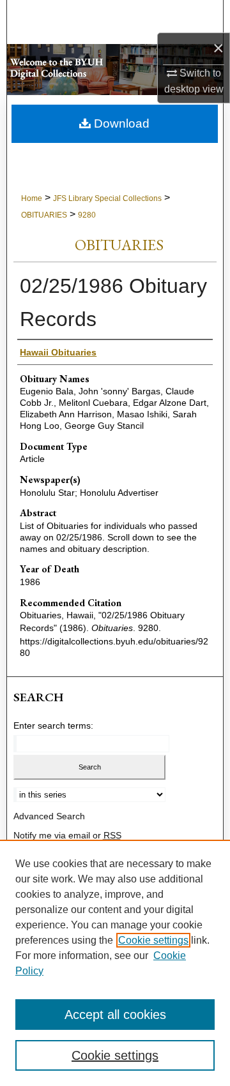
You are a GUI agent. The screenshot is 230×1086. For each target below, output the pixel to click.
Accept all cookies (115, 1015)
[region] (115, 963)
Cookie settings (153, 940)
